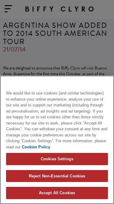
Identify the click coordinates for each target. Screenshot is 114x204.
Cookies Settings (57, 159)
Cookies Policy (36, 147)
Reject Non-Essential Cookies (57, 176)
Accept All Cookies (57, 193)
